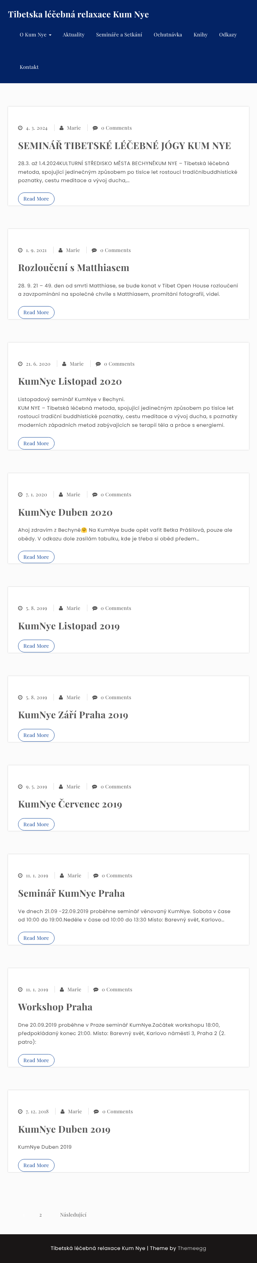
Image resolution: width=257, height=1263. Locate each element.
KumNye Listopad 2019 (69, 626)
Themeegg (192, 1248)
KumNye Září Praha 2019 (73, 715)
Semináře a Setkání (119, 34)
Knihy (201, 34)
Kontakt (29, 67)
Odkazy (228, 34)
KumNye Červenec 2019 (70, 804)
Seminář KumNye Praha (71, 893)
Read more (36, 198)
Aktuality (74, 34)
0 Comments (116, 127)
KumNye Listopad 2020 (70, 381)
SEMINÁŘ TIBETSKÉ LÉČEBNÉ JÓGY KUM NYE (124, 145)
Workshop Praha (55, 1007)
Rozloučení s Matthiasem (74, 267)
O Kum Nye (34, 34)
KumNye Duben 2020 (65, 512)
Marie (74, 127)
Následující (73, 1214)
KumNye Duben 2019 (64, 1129)
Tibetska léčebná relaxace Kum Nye (78, 14)
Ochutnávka (168, 34)
